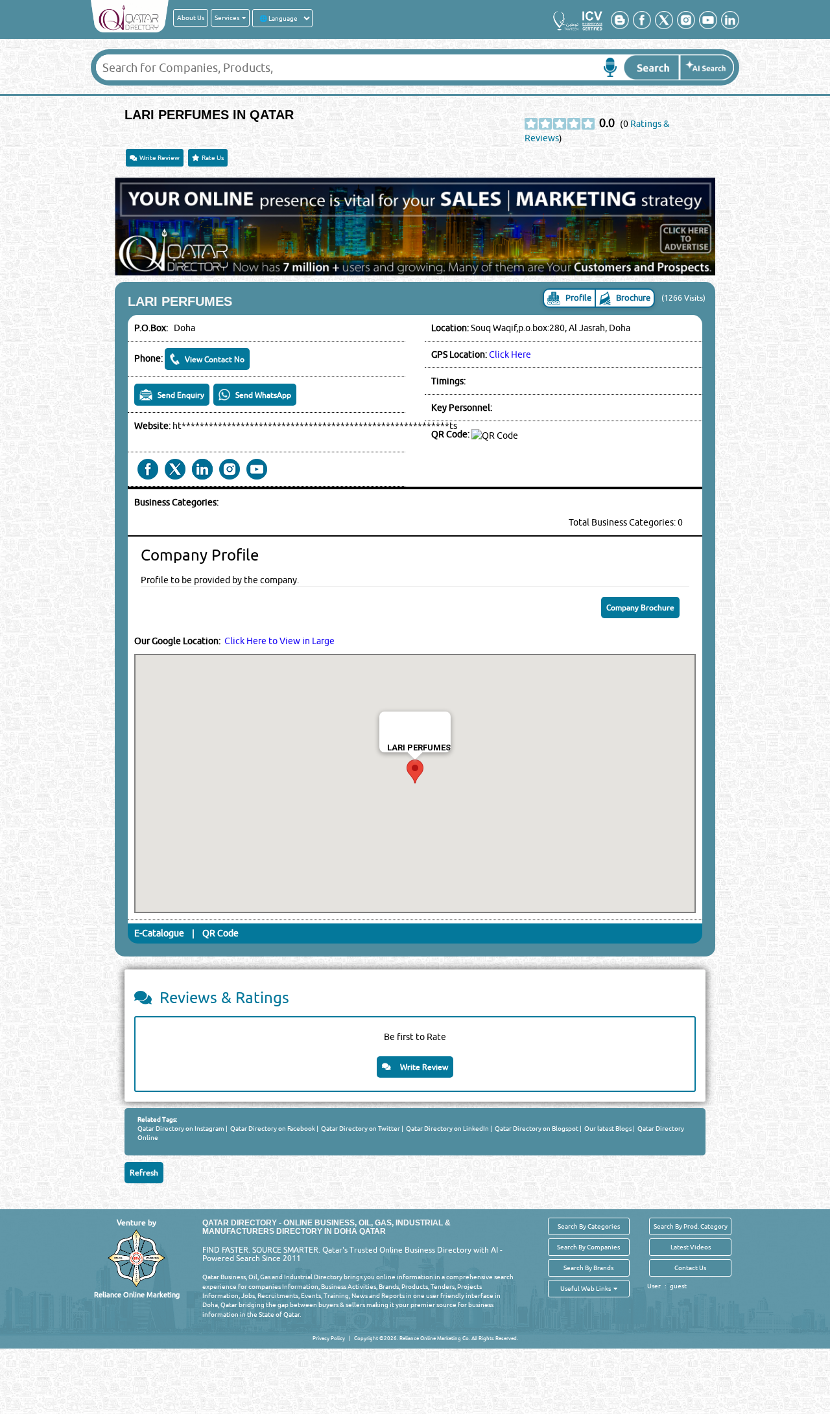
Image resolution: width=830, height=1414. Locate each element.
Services (228, 17)
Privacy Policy (329, 1338)
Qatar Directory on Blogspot (535, 1128)
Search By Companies (588, 1247)
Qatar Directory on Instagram (180, 1128)
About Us (190, 17)
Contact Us (690, 1267)
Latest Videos (690, 1247)
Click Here (510, 354)
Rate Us (211, 157)
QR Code (220, 933)
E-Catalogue (159, 933)
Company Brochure (640, 607)
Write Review (158, 157)
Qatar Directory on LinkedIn (447, 1128)
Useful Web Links (586, 1288)
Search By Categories (589, 1226)
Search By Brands (588, 1267)
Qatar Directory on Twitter (360, 1128)
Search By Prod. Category (691, 1226)
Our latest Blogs (607, 1128)
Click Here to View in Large (279, 641)
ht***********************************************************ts (314, 426)
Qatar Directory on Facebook (272, 1128)
